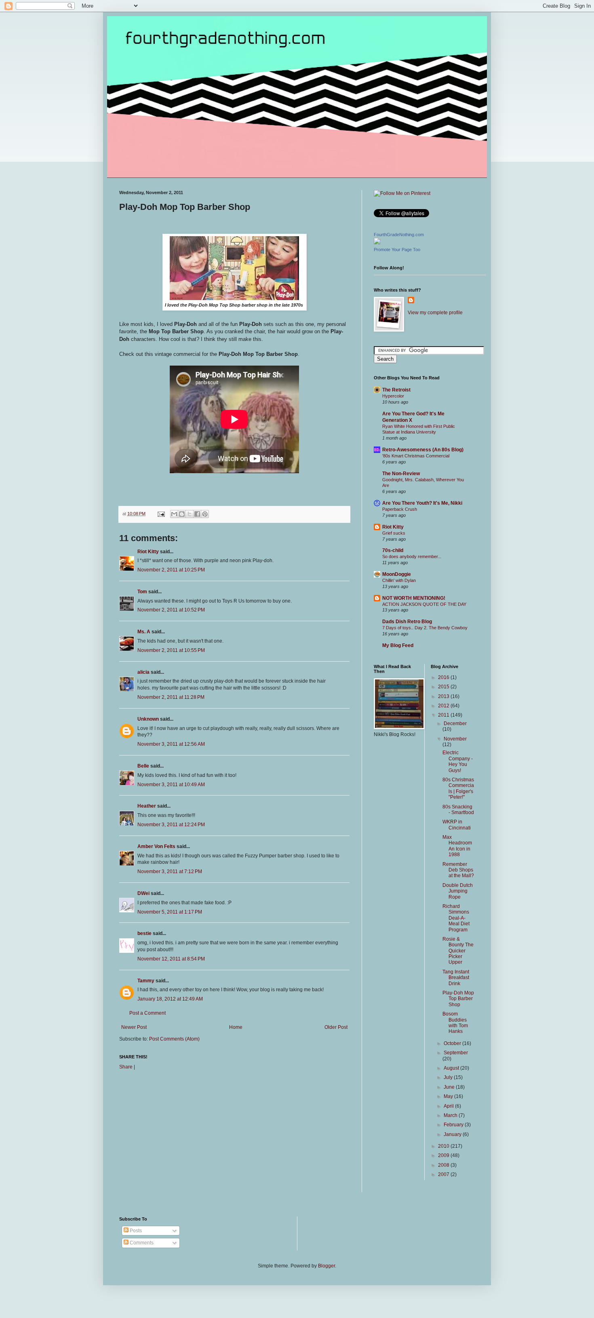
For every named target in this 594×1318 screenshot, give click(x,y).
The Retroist (396, 390)
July (449, 1077)
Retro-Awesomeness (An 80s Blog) (422, 450)
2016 (444, 677)
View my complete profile (435, 312)
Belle (143, 766)
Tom (142, 591)
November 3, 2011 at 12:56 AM (171, 744)
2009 (444, 1155)
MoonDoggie (396, 574)
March (451, 1115)
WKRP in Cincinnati (456, 824)
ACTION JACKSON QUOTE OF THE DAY (424, 604)
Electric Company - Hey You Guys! (457, 761)
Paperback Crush (399, 509)
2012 (444, 706)
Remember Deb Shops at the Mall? (458, 870)
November (455, 739)
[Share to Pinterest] (205, 514)
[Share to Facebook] (197, 514)
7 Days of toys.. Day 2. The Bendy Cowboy (425, 627)
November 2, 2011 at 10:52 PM (171, 610)
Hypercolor (393, 395)
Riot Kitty (148, 551)
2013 (444, 696)
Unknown (148, 719)
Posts (135, 1230)
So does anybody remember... (411, 556)
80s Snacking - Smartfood (458, 809)
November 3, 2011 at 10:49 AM (171, 784)
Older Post (336, 1027)
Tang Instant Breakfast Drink (455, 977)
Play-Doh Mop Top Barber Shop (458, 998)
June (450, 1087)
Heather (146, 806)
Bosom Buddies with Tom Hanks (455, 1022)
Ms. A (143, 632)
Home (235, 1027)
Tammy (145, 981)
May (449, 1096)
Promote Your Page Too (397, 249)
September (456, 1053)
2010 (444, 1146)
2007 (444, 1174)
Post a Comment (147, 1013)
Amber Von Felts (156, 846)
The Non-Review (401, 473)
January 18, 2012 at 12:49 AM (170, 999)
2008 (444, 1165)
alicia (143, 672)
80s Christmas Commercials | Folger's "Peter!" (458, 788)
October (453, 1043)
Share (126, 1067)
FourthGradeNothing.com (399, 234)
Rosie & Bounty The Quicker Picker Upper (458, 950)
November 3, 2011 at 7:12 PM (169, 871)
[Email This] (174, 514)
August (452, 1068)
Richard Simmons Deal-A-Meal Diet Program (456, 918)
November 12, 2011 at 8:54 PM (171, 959)
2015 (444, 687)
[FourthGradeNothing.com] (377, 242)
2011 (444, 715)
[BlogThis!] (182, 514)
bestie (144, 933)
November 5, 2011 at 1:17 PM (169, 912)
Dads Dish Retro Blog (407, 621)
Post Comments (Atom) (174, 1039)
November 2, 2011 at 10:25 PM (171, 570)
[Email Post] (161, 513)
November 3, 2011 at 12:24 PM (171, 824)
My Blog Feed (397, 645)
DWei (143, 893)
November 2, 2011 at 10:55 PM (171, 650)
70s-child (392, 550)
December (455, 723)
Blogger (326, 1266)
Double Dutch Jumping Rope (457, 891)
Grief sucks (393, 533)
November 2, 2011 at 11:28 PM (170, 697)
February (454, 1125)
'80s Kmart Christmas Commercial (415, 455)
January (453, 1134)
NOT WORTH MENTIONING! (413, 598)
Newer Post (134, 1027)
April (449, 1106)
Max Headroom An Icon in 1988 (457, 845)
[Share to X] (189, 514)
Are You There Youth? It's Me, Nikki (422, 503)
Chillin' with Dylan (399, 580)
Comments (141, 1243)
